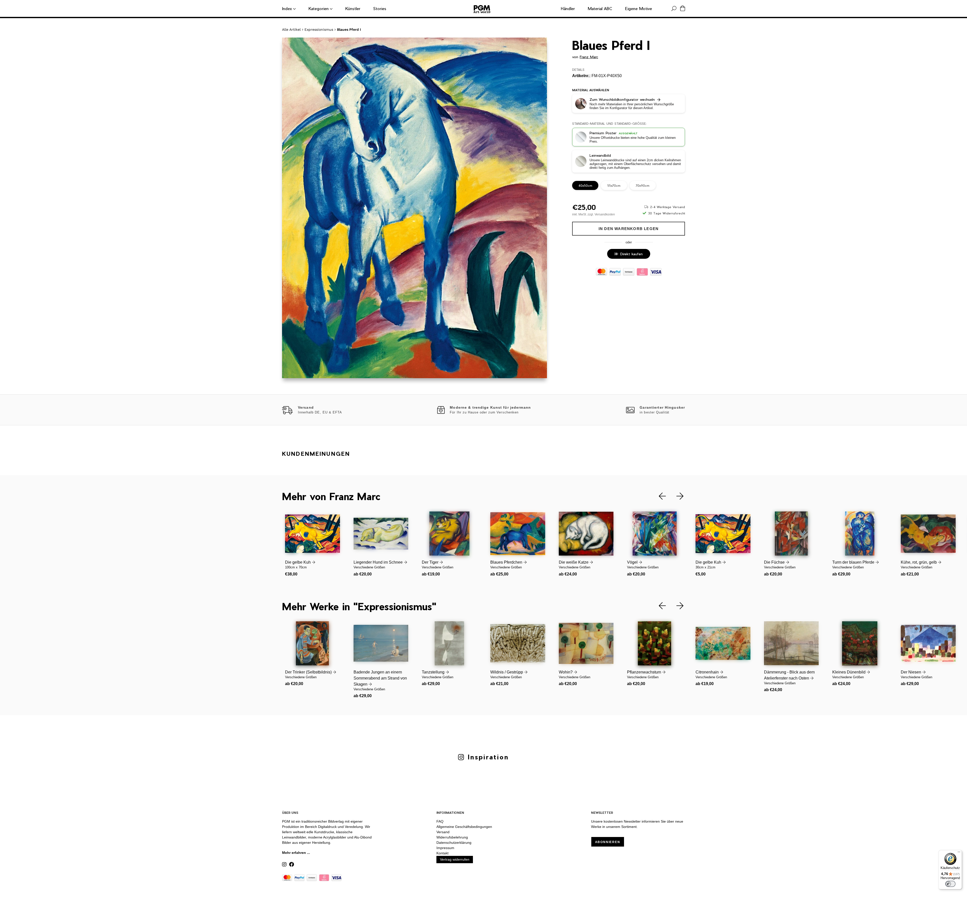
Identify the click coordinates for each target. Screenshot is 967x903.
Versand (443, 832)
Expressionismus (318, 29)
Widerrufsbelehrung (452, 837)
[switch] (950, 884)
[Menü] (959, 853)
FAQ (439, 821)
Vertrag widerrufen (454, 859)
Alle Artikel (291, 29)
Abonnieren (607, 842)
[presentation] (658, 496)
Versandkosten (605, 214)
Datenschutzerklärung (453, 843)
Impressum (445, 848)
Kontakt (442, 853)
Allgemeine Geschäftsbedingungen (464, 827)
